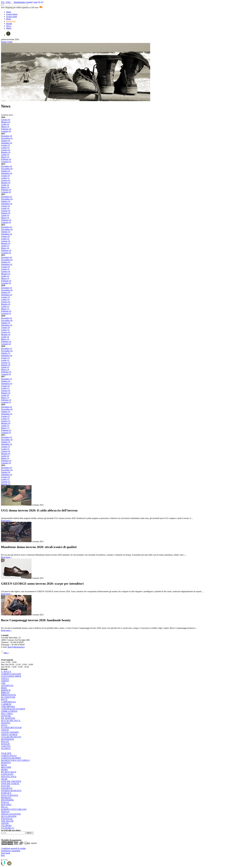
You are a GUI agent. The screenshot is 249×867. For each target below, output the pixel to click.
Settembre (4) (6, 143)
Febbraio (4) (6, 129)
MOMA (4, 770)
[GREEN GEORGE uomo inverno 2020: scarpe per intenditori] (16, 578)
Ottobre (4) (5, 141)
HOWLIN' (5, 744)
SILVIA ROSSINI (8, 816)
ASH (3, 683)
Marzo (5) (5, 397)
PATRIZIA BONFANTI (11, 791)
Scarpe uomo (11, 16)
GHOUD (5, 730)
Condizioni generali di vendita (13, 848)
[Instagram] (9, 865)
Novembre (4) (7, 138)
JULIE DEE (6, 753)
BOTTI (4, 699)
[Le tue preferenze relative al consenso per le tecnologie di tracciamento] (4, 862)
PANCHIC (5, 786)
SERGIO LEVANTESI (11, 814)
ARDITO (5, 681)
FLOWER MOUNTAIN (11, 727)
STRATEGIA (7, 819)
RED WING (6, 805)
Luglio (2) (5, 360)
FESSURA (5, 723)
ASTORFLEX (7, 685)
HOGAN (5, 741)
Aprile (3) (5, 425)
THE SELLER (7, 821)
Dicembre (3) (6, 288)
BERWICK (6, 690)
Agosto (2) (5, 416)
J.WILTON (6, 746)
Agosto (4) (5, 176)
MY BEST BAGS (8, 772)
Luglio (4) (5, 148)
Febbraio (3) (6, 372)
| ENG (8, 2)
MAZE (4, 765)
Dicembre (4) (6, 136)
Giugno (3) (5, 421)
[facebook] (8, 35)
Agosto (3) (5, 145)
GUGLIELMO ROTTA (11, 737)
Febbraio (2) (6, 430)
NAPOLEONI (7, 774)
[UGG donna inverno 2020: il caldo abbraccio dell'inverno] (16, 505)
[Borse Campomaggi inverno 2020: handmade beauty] (16, 615)
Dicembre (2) (6, 348)
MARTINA (6, 762)
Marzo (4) (5, 126)
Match (8, 28)
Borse (8, 19)
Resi (3, 855)
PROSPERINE (7, 800)
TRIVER (5, 823)
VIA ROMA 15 (7, 828)
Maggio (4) (5, 122)
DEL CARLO (7, 713)
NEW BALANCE (8, 777)
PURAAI (5, 802)
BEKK (4, 688)
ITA (3, 2)
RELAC (4, 807)
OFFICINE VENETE (10, 784)
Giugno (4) (5, 119)
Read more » (6, 520)
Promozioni (11, 21)
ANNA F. (5, 678)
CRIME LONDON (9, 711)
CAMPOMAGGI (8, 702)
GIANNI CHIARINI (10, 732)
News (8, 26)
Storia (8, 12)
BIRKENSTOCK (8, 695)
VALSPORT (6, 826)
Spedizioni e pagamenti (10, 851)
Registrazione (19, 2)
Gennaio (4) (6, 131)
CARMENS (6, 704)
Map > (6, 653)
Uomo (9, 42)
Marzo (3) (5, 428)
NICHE (4, 779)
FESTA (4, 725)
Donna (4, 42)
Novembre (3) (7, 439)
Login (35, 2)
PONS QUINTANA (9, 795)
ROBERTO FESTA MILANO (14, 809)
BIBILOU (5, 692)
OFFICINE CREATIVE (11, 781)
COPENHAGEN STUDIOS (13, 709)
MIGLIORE (6, 767)
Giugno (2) (5, 362)
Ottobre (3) (5, 353)
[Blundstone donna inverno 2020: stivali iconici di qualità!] (16, 541)
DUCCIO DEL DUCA (10, 720)
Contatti (29, 2)
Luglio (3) (5, 418)
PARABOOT (6, 788)
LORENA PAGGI (8, 755)
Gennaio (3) (6, 402)
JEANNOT (6, 748)
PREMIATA (6, 798)
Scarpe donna (11, 14)
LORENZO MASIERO (11, 758)
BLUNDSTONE (8, 697)
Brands (9, 23)
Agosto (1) (5, 358)
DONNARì (6, 716)
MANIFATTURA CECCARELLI (15, 760)
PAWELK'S (6, 793)
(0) (39, 2)
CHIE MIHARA (8, 706)
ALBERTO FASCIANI (11, 674)
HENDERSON (7, 739)
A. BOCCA (6, 671)
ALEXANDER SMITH (11, 676)
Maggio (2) (5, 484)
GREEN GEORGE (9, 734)
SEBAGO (5, 812)
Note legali (5, 853)
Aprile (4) (5, 124)
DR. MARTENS (8, 718)
